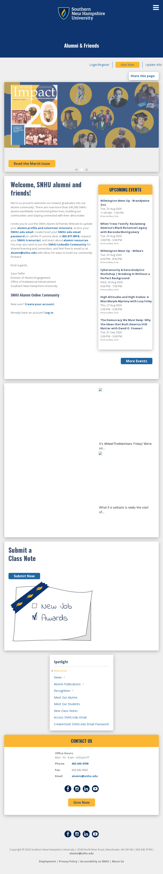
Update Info (154, 65)
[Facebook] (68, 788)
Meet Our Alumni (65, 697)
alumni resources (75, 240)
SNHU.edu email (22, 232)
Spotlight (61, 661)
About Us (118, 861)
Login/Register (99, 65)
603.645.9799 (80, 763)
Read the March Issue (32, 163)
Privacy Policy (68, 861)
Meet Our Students (67, 704)
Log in (49, 312)
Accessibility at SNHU (94, 861)
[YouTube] (95, 788)
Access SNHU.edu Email (70, 717)
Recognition (62, 691)
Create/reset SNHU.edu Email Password (81, 724)
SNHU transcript (29, 240)
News (58, 677)
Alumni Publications (67, 684)
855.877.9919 (70, 236)
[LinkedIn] (86, 788)
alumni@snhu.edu (24, 253)
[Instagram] (77, 788)
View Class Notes (66, 711)
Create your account (39, 304)
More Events (136, 361)
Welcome (60, 671)
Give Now (127, 65)
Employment (47, 861)
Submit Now (24, 576)
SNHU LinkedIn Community (67, 244)
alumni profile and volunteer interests (44, 228)
